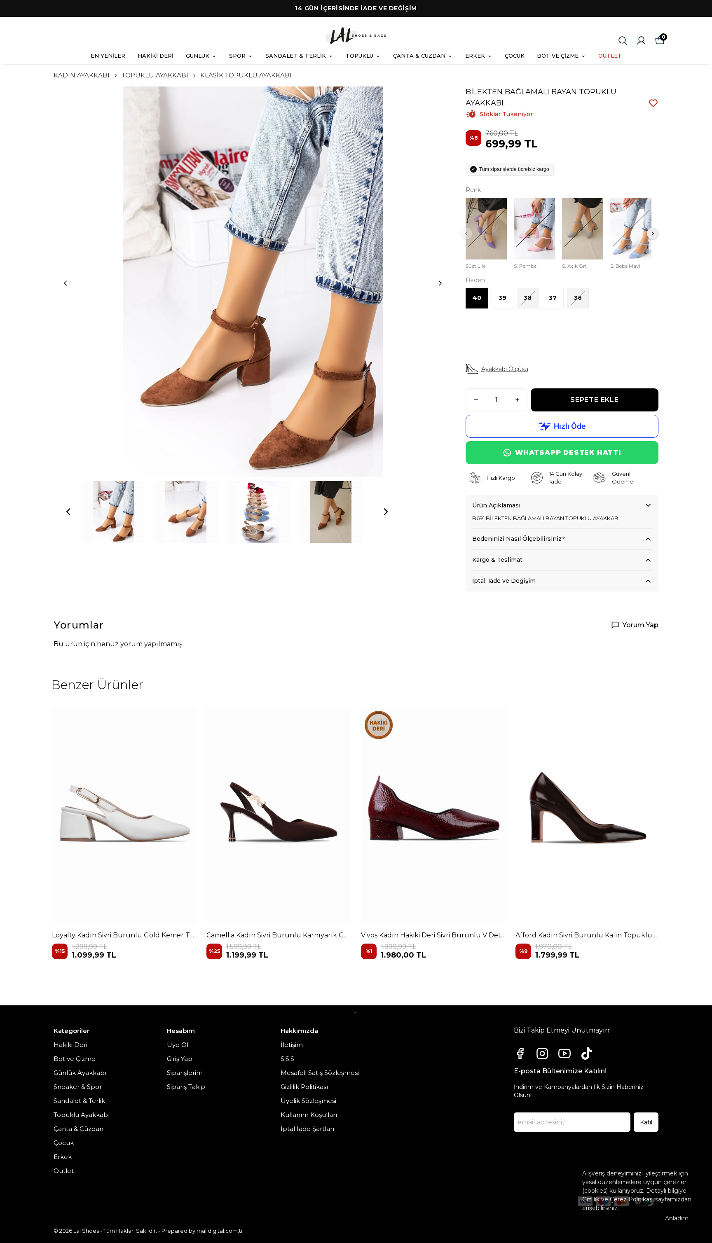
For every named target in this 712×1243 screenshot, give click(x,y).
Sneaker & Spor (78, 1087)
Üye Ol (177, 1045)
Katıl (646, 1122)
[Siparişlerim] (641, 40)
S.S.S (287, 1059)
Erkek (63, 1157)
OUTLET (610, 55)
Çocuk (64, 1143)
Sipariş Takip (186, 1087)
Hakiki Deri (70, 1045)
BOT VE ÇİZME (557, 55)
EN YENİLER (108, 55)
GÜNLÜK (197, 55)
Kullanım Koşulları (309, 1115)
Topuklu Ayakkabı (82, 1115)
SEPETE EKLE (594, 400)
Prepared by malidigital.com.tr (202, 1230)
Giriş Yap (179, 1059)
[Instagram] (542, 1053)
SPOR (237, 55)
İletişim (292, 1045)
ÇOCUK (515, 55)
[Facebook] (520, 1053)
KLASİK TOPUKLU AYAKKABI (246, 75)
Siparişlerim (185, 1073)
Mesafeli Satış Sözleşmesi (320, 1073)
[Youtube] (564, 1053)
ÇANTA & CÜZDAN (419, 55)
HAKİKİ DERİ (155, 55)
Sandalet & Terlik (79, 1101)
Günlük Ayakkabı (80, 1073)
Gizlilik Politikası (304, 1087)
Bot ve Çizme (75, 1059)
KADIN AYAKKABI (82, 75)
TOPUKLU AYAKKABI (155, 75)
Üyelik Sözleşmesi (308, 1101)
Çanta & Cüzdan (78, 1129)
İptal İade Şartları (307, 1129)
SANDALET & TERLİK (295, 55)
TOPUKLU (359, 55)
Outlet (64, 1171)
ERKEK (475, 55)
